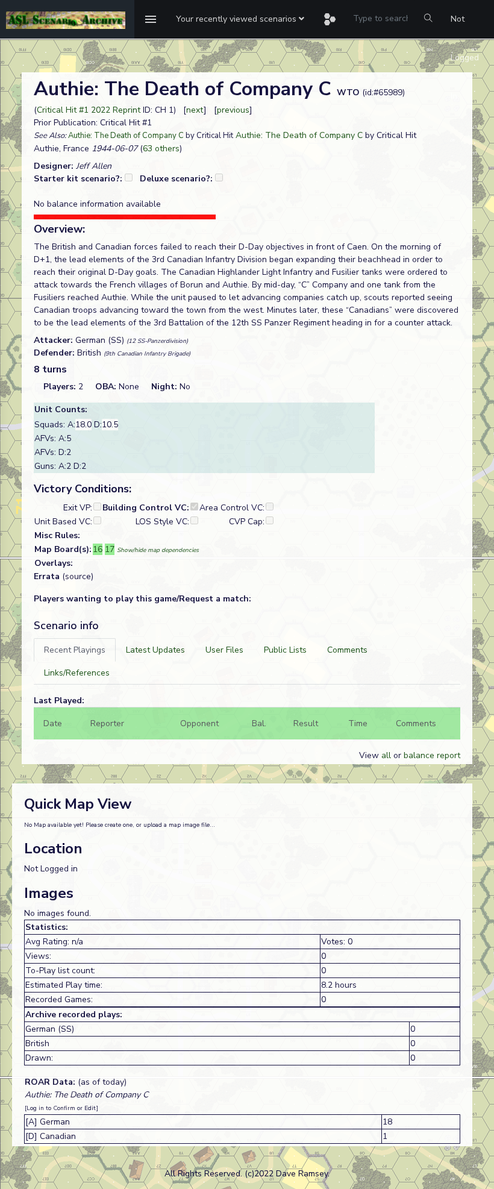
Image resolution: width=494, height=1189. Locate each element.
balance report (432, 755)
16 (97, 549)
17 (109, 549)
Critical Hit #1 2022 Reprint (88, 110)
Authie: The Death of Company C (126, 135)
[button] (240, 19)
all (386, 755)
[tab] (75, 650)
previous (233, 110)
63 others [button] (161, 148)
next (195, 110)
